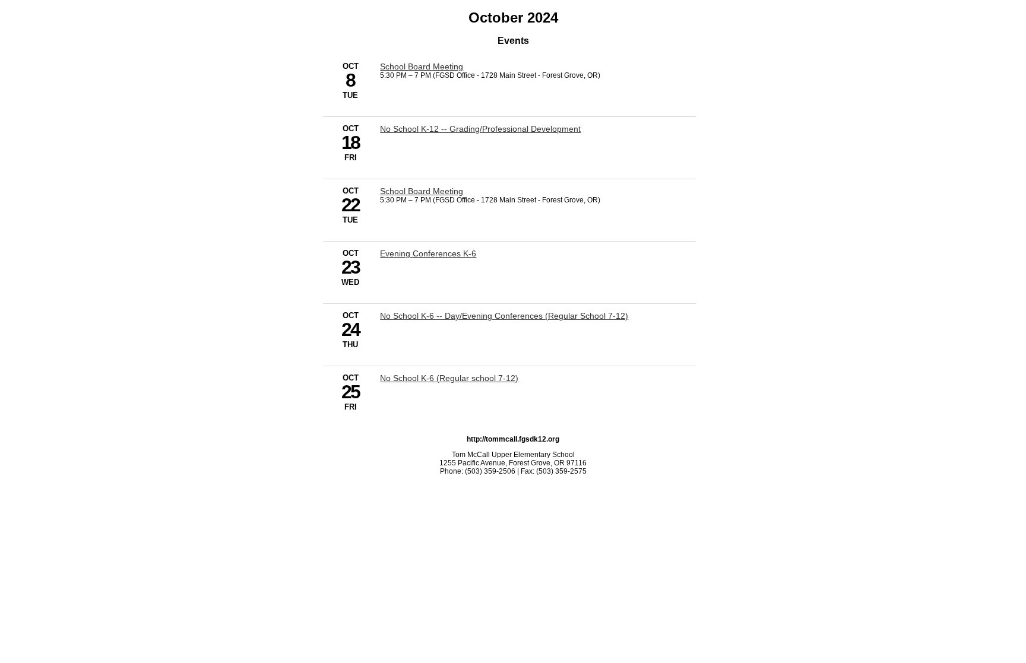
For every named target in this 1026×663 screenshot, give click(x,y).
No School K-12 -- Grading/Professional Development (480, 129)
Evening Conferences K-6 (428, 253)
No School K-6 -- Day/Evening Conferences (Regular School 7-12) (504, 316)
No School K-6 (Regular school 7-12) (449, 378)
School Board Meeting (421, 66)
